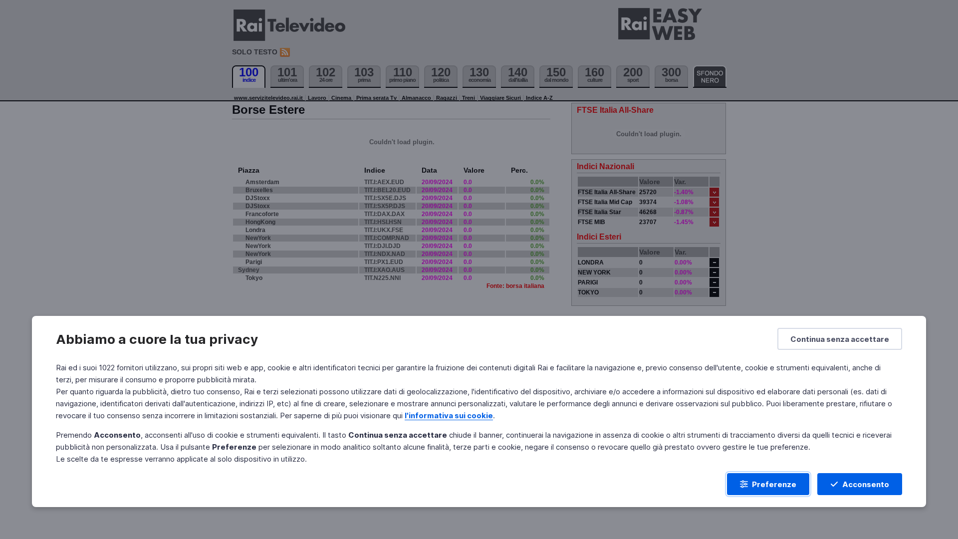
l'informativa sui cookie (449, 415)
